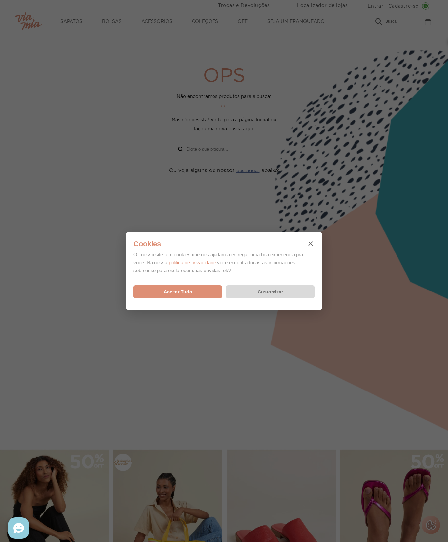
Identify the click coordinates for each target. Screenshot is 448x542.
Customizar (270, 291)
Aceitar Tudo (178, 291)
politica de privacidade (192, 262)
